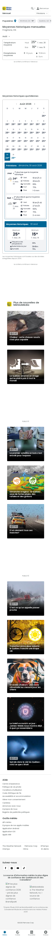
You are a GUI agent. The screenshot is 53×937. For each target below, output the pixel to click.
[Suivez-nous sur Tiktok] (24, 868)
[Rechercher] (32, 8)
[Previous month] (16, 104)
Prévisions (41, 13)
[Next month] (34, 104)
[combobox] (6, 36)
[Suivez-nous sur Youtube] (18, 868)
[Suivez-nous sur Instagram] (12, 868)
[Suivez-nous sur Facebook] (5, 868)
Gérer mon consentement (13, 799)
